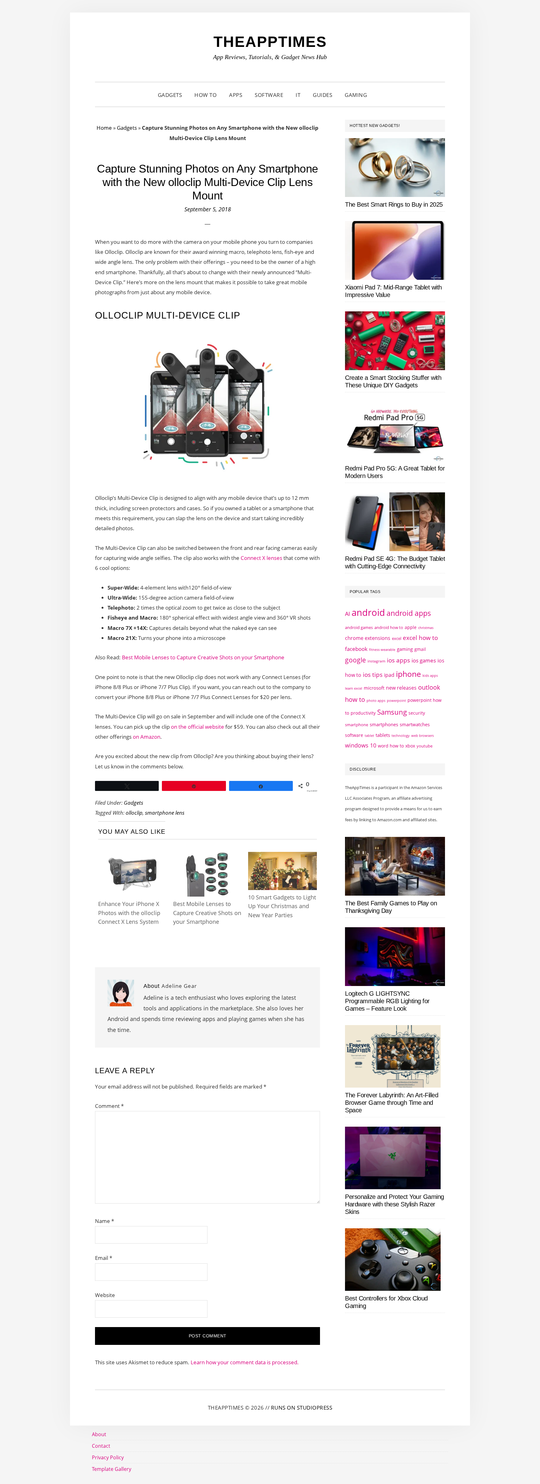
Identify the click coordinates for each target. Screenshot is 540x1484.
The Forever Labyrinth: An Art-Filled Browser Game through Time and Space (391, 1103)
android (368, 612)
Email (103, 1257)
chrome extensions (367, 638)
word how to (391, 746)
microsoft (374, 688)
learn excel (353, 688)
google (355, 660)
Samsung (392, 712)
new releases (401, 687)
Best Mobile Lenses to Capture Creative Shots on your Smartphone (203, 657)
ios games (424, 660)
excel (396, 638)
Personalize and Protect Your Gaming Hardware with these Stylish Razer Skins (394, 1204)
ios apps (398, 660)
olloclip (134, 812)
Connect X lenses (261, 557)
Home (104, 127)
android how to (388, 627)
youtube (424, 746)
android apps (409, 613)
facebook (356, 648)
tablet (369, 735)
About (99, 1434)
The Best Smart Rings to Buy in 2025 (394, 204)
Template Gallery (111, 1469)
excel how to (420, 637)
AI (347, 613)
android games (359, 627)
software (354, 735)
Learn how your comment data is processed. (245, 1362)
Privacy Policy (108, 1457)
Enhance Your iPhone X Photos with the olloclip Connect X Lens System (129, 912)
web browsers (422, 735)
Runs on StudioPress (301, 1407)
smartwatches (415, 724)
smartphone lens (164, 812)
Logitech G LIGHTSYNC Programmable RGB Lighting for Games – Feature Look (387, 1001)
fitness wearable (382, 649)
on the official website (197, 726)
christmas (425, 627)
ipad (389, 675)
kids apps (430, 675)
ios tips (372, 675)
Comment (109, 1105)
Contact (101, 1445)
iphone (408, 673)
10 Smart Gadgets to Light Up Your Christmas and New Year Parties (282, 906)
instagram (376, 661)
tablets (383, 735)
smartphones (384, 724)
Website (105, 1295)
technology (401, 735)
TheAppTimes (270, 41)
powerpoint (396, 700)
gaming (405, 649)
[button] (381, 95)
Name (104, 1221)
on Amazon (146, 736)
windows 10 (360, 745)
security (416, 713)
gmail (420, 649)
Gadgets (127, 127)
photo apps (376, 700)
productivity (363, 713)
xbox (410, 746)
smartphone (356, 724)
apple (411, 627)
